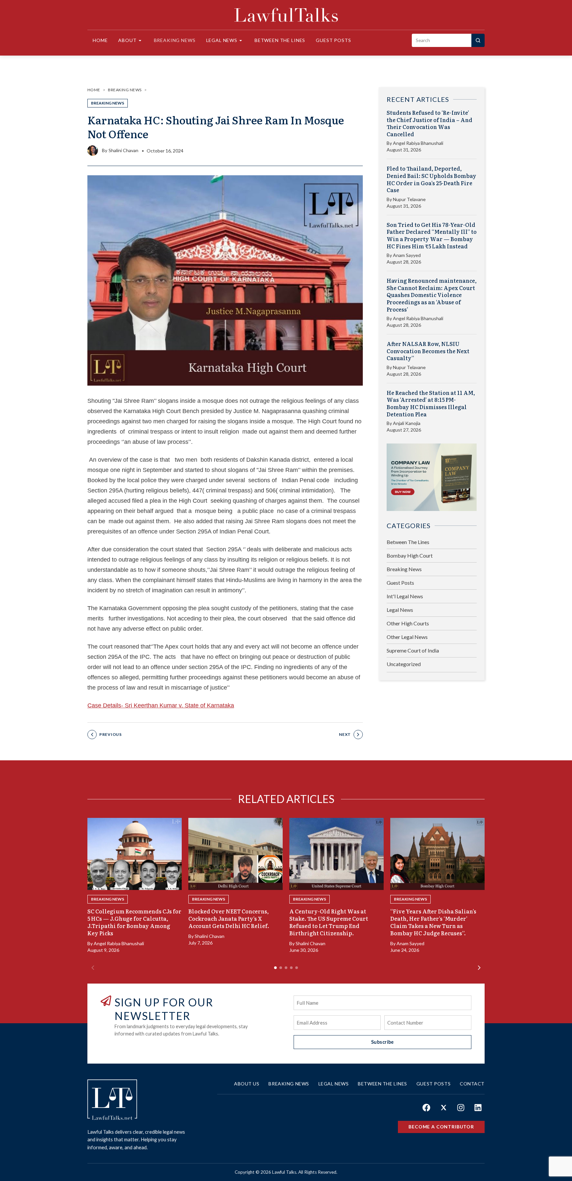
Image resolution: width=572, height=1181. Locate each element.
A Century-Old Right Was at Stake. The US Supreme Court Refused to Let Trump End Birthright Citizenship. (328, 922)
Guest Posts (333, 40)
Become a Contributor (441, 1126)
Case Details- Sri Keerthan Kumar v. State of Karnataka (160, 705)
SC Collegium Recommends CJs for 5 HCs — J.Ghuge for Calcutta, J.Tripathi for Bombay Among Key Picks (134, 922)
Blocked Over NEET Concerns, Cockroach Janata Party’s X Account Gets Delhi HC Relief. (228, 918)
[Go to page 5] (296, 967)
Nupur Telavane (409, 199)
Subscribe (382, 1042)
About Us (246, 1083)
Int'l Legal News (405, 596)
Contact (472, 1083)
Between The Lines (408, 542)
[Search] (478, 40)
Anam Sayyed (407, 255)
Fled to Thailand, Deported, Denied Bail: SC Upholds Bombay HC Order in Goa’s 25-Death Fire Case (431, 179)
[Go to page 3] (286, 967)
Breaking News (175, 40)
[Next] (479, 967)
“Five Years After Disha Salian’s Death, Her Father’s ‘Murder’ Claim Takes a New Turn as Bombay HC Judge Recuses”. (433, 922)
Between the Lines (280, 40)
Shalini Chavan (123, 150)
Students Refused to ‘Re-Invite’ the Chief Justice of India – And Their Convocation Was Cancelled (429, 123)
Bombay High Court (410, 555)
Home (100, 40)
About (127, 40)
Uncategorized (404, 664)
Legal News (221, 40)
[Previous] (92, 967)
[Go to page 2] (280, 967)
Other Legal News (407, 637)
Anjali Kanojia (406, 423)
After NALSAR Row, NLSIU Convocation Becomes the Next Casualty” (428, 351)
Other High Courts (408, 623)
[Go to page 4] (291, 967)
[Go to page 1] (275, 967)
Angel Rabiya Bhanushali (418, 143)
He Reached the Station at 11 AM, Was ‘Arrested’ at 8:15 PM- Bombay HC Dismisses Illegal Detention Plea (431, 403)
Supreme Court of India (413, 650)
